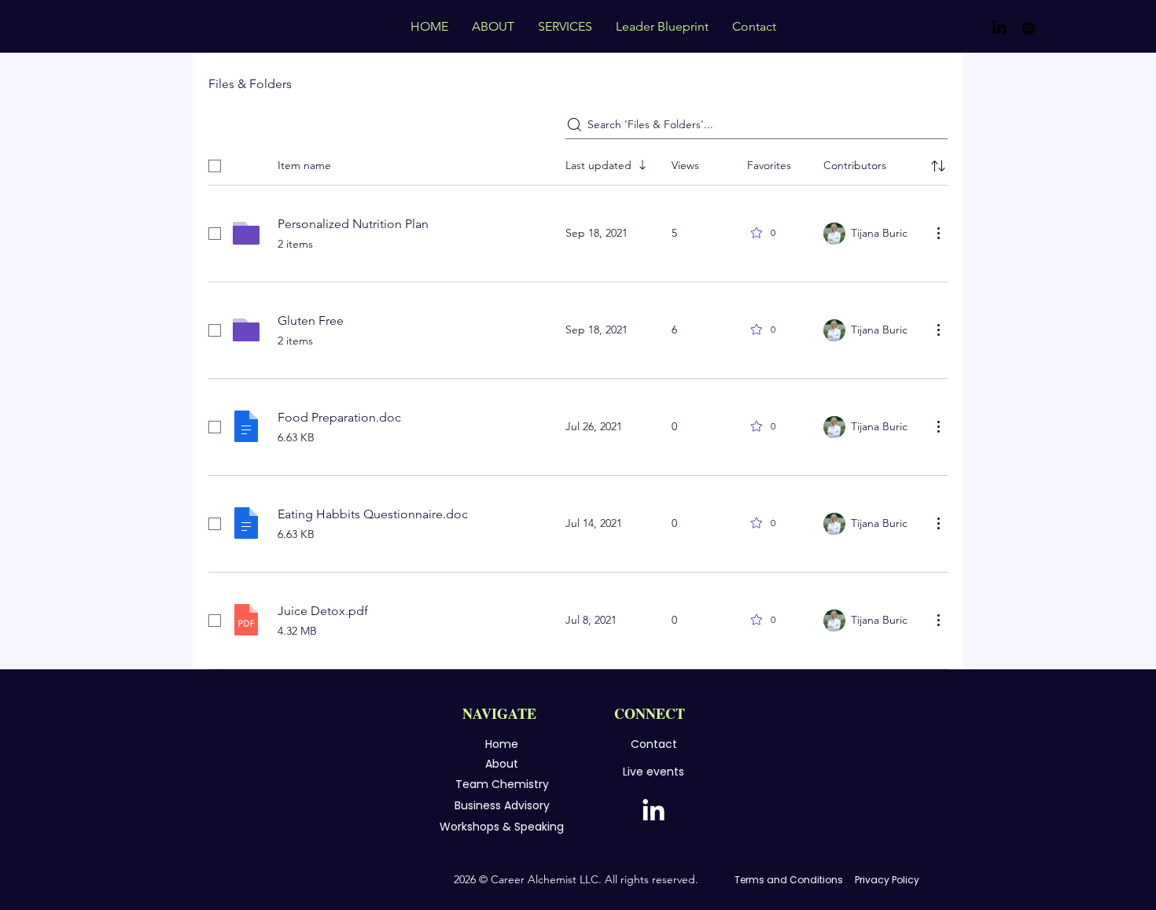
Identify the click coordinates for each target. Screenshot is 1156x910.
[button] (565, 26)
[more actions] (938, 232)
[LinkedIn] (999, 28)
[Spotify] (1028, 28)
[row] (578, 163)
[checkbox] (214, 166)
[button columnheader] (938, 166)
